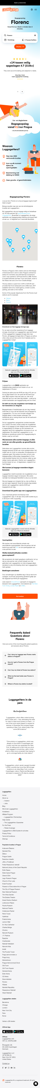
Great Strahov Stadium (9, 900)
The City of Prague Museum (11, 889)
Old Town (5, 965)
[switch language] (32, 10)
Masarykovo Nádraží (8, 990)
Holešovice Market (8, 911)
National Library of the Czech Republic (14, 867)
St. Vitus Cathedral (8, 925)
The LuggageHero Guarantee (13, 822)
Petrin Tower (6, 914)
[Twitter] (6, 1068)
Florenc (4, 982)
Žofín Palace (6, 870)
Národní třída (6, 946)
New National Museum (9, 892)
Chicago (5, 1005)
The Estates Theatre (8, 897)
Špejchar (5, 938)
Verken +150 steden (8, 1021)
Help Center (6, 820)
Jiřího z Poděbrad (8, 862)
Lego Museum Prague (9, 878)
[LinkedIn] (14, 1068)
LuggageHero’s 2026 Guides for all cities (15, 831)
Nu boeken (20, 596)
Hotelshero (5, 812)
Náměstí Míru (6, 851)
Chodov (4, 930)
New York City (7, 1010)
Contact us (5, 1063)
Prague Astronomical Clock (11, 963)
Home (4, 795)
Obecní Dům (6, 876)
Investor (7, 801)
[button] (23, 237)
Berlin (8, 300)
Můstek (4, 985)
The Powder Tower (8, 952)
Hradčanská (6, 941)
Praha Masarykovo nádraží (10, 865)
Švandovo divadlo (8, 859)
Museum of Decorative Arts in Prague (14, 886)
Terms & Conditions (8, 836)
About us (5, 798)
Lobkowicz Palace (8, 903)
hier (17, 547)
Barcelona (5, 1002)
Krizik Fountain (7, 884)
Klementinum (6, 960)
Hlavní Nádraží (7, 993)
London (4, 1008)
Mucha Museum (7, 906)
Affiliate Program (7, 814)
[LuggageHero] (10, 11)
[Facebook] (3, 1068)
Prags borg (6, 957)
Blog (3, 806)
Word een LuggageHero (10, 809)
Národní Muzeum (7, 933)
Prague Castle (6, 856)
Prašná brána (6, 919)
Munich (8, 302)
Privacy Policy (6, 833)
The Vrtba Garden (8, 895)
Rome (4, 1016)
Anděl (4, 949)
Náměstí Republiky (8, 987)
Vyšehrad (5, 916)
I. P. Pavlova (6, 935)
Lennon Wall (6, 922)
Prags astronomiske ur (9, 955)
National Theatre (7, 908)
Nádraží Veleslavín (8, 944)
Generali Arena (7, 971)
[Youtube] (11, 1068)
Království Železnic (8, 848)
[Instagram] (8, 1068)
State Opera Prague (8, 873)
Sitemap (5, 839)
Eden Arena (6, 974)
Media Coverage (9, 828)
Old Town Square (8, 968)
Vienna (8, 298)
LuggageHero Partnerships (13, 817)
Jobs (6, 803)
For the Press (6, 825)
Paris (3, 1013)
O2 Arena (5, 976)
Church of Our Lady (8, 881)
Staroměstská (6, 979)
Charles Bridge (7, 927)
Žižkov (4, 854)
